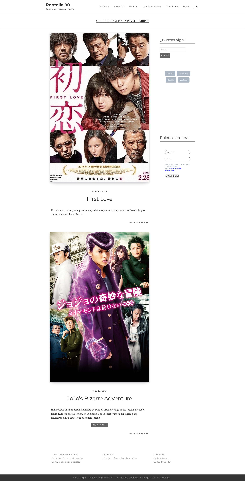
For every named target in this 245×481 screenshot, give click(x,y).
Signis (186, 6)
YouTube (183, 80)
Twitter (170, 73)
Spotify (171, 80)
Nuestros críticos (152, 6)
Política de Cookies (127, 477)
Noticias (133, 6)
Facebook (183, 73)
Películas (104, 6)
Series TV (119, 6)
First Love (99, 198)
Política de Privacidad (173, 169)
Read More (99, 425)
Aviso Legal (79, 477)
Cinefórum (172, 6)
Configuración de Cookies (155, 477)
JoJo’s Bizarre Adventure (99, 398)
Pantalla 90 (58, 5)
